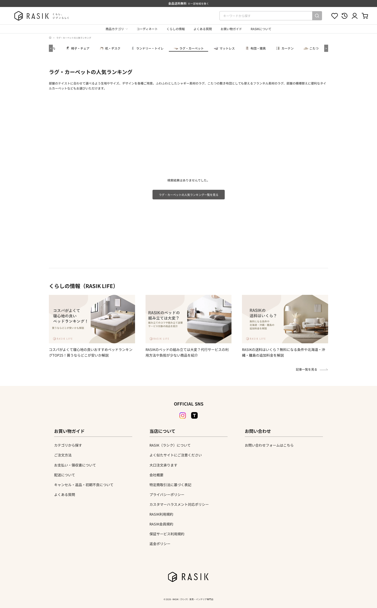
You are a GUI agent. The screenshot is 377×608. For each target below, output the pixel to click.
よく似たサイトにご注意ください (175, 455)
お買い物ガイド (231, 29)
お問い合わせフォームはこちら (269, 445)
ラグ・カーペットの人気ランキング (73, 37)
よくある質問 (203, 29)
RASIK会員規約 (161, 524)
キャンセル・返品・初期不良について (83, 484)
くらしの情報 (175, 29)
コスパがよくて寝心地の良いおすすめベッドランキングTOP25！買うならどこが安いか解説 (90, 352)
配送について (64, 474)
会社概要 (156, 474)
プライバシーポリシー (166, 494)
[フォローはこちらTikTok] (194, 415)
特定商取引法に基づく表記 (170, 484)
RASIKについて (261, 29)
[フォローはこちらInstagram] (182, 415)
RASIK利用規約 (161, 514)
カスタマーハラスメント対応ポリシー (179, 504)
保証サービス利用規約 (166, 533)
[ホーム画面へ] (50, 37)
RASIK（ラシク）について (170, 445)
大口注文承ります (163, 465)
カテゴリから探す (68, 445)
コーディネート (147, 29)
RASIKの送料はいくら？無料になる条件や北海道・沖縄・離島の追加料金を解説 (283, 352)
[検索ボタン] (317, 15)
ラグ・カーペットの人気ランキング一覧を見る (188, 195)
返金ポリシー (159, 543)
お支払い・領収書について (75, 465)
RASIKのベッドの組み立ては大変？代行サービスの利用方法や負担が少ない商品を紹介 (187, 352)
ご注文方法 (63, 455)
